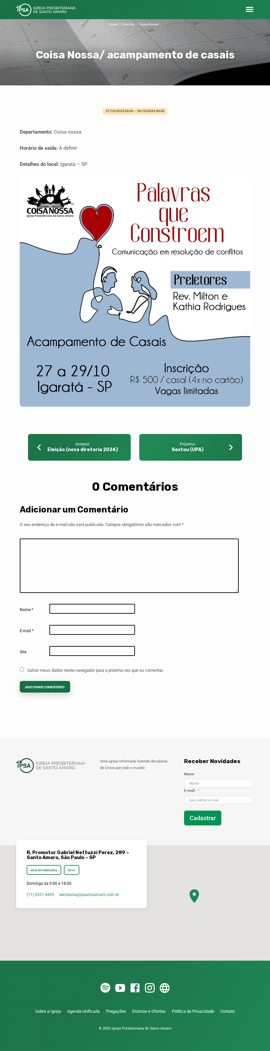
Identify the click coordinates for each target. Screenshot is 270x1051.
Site (23, 652)
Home (113, 24)
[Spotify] (105, 988)
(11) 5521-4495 (40, 894)
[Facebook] (135, 988)
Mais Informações (44, 870)
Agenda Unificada (83, 1011)
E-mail (27, 631)
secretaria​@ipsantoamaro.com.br (89, 894)
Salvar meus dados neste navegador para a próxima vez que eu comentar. (95, 670)
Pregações (116, 1011)
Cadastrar (203, 818)
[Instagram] (150, 988)
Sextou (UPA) (187, 449)
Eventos (128, 24)
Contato (227, 1011)
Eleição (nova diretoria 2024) (82, 449)
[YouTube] (120, 988)
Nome (26, 609)
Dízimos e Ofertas (149, 1011)
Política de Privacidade (193, 1011)
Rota (71, 870)
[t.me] (165, 988)
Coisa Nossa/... (150, 24)
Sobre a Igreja (48, 1011)
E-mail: (190, 790)
